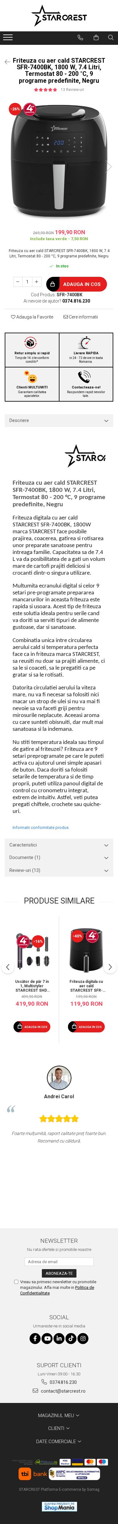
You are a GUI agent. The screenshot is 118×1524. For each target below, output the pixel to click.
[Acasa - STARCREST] (59, 16)
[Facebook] (35, 1338)
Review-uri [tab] (24, 870)
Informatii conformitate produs (41, 827)
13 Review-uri (72, 89)
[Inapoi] (4, 62)
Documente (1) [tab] (24, 857)
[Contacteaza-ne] (80, 37)
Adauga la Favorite (34, 316)
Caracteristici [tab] (23, 845)
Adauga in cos (81, 284)
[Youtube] (47, 1338)
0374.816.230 (62, 1382)
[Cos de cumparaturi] (96, 37)
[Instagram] (82, 1338)
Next (108, 166)
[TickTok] (70, 1338)
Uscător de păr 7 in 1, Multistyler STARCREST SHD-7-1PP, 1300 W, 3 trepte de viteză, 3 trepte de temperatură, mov (32, 986)
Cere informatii (83, 316)
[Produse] (8, 39)
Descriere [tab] (19, 420)
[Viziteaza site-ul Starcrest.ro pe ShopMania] (59, 1506)
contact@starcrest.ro (63, 1391)
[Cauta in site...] (111, 37)
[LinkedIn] (59, 1338)
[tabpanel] (59, 160)
